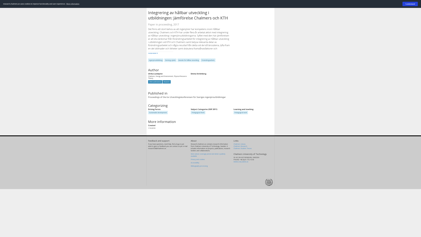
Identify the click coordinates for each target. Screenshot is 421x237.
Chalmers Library (239, 144)
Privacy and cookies (198, 159)
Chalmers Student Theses (243, 148)
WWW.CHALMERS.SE (241, 162)
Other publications (155, 82)
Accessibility (195, 163)
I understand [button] (410, 4)
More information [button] (72, 4)
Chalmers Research (240, 146)
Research (166, 82)
